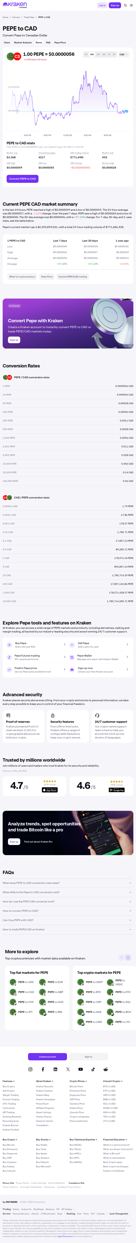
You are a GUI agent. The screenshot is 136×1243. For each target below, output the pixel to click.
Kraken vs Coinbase (113, 1170)
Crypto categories (79, 1116)
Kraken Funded (11, 1129)
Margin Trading (11, 1095)
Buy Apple (41, 1153)
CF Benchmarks (48, 1213)
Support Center (44, 1120)
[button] (86, 54)
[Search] (125, 5)
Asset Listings (43, 1112)
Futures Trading (11, 1099)
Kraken (16, 1209)
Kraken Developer (45, 1099)
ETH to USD (109, 1090)
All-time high (108, 163)
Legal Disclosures (65, 1236)
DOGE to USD (110, 1108)
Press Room (42, 1103)
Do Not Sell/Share (56, 1183)
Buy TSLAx (75, 1149)
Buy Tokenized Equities (83, 1139)
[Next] (128, 958)
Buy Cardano (9, 1162)
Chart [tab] (7, 42)
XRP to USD (109, 1095)
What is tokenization (114, 1157)
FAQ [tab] (48, 42)
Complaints (42, 1125)
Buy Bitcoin (9, 1144)
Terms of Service (10, 1187)
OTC (93, 1213)
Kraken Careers (44, 1090)
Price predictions (79, 1120)
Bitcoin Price (76, 1086)
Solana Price (76, 1108)
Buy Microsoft (43, 1166)
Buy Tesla (41, 1149)
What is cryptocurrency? (116, 1144)
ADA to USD (109, 1112)
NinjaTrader (39, 1209)
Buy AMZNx (76, 1162)
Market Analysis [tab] (23, 42)
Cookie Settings (38, 1183)
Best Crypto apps (112, 1162)
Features (8, 1081)
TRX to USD (109, 1116)
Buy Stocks (43, 1139)
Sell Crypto (9, 1090)
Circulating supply (46, 153)
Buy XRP (7, 1157)
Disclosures (49, 1187)
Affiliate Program (45, 1108)
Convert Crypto (112, 1081)
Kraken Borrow (10, 1125)
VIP (57, 1209)
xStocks (35, 1213)
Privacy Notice (22, 1183)
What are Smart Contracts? (118, 1149)
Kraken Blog (42, 1095)
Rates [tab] (39, 42)
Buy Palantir (42, 1162)
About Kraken (44, 1081)
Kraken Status (44, 1116)
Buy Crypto (9, 1086)
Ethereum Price (78, 1090)
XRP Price (75, 1099)
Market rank (108, 153)
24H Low (42, 163)
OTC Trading (9, 1103)
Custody (101, 1213)
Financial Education (115, 1139)
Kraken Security (44, 1086)
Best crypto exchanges (115, 1166)
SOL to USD (109, 1103)
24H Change (76, 163)
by (10, 1201)
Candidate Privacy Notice (69, 1187)
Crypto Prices (78, 1081)
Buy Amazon (42, 1157)
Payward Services (21, 1213)
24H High (11, 163)
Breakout (50, 1209)
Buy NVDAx (76, 1144)
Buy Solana (8, 1166)
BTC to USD (109, 1086)
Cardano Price (77, 1103)
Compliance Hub (76, 1183)
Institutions (9, 1108)
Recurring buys (11, 1120)
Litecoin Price (77, 1112)
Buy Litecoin (9, 1170)
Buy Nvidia (41, 1144)
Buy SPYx (74, 1157)
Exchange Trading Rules (31, 1187)
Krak (79, 1213)
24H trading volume (79, 153)
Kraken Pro (26, 1209)
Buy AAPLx (75, 1153)
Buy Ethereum (10, 1149)
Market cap (12, 153)
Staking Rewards (12, 1116)
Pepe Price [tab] (60, 42)
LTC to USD (109, 1120)
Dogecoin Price (78, 1095)
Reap (59, 1213)
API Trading (9, 1112)
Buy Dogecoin (10, 1153)
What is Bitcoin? (111, 1153)
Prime (86, 1213)
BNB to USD (109, 1099)
